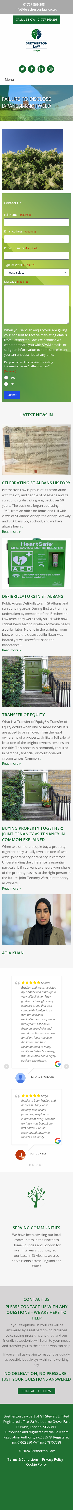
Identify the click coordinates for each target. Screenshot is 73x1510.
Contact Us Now (36, 1391)
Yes (13, 377)
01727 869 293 (34, 4)
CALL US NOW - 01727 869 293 (36, 19)
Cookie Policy (36, 1464)
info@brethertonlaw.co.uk (36, 9)
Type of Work (19, 265)
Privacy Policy (52, 1459)
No (13, 384)
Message (16, 281)
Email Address (20, 231)
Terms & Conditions (23, 1459)
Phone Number (20, 248)
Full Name (17, 215)
